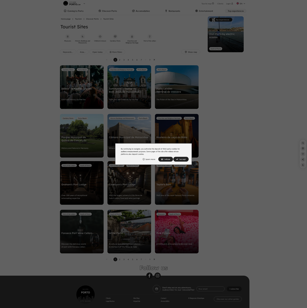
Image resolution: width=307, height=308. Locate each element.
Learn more (150, 159)
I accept (182, 159)
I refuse (167, 159)
